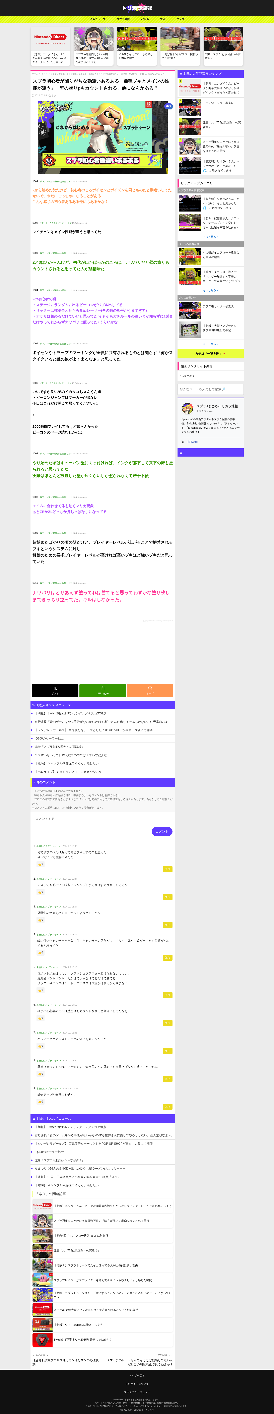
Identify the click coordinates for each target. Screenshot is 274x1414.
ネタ (43, 74)
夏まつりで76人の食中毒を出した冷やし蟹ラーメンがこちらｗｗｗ (80, 1168)
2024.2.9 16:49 (70, 1060)
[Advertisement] (102, 652)
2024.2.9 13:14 (70, 934)
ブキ (162, 19)
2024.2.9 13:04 (70, 906)
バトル (145, 19)
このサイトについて (137, 1383)
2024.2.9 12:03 (70, 846)
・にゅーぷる (187, 375)
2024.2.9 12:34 (70, 879)
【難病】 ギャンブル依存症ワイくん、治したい (67, 763)
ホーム (35, 74)
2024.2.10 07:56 (70, 1088)
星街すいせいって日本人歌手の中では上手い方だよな (71, 755)
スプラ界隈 (123, 19)
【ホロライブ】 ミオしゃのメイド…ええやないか (68, 771)
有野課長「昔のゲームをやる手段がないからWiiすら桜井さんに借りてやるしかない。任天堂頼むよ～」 (104, 721)
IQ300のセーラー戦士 (49, 738)
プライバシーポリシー (137, 1392)
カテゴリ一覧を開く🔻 (210, 353)
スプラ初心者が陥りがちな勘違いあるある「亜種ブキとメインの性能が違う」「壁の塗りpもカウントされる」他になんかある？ (106, 74)
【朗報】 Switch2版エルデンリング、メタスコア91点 (70, 713)
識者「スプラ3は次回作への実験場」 (59, 746)
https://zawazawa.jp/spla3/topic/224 (161, 621)
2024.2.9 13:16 (70, 967)
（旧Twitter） (193, 441)
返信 (167, 869)
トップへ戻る (137, 1375)
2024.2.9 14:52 (70, 1005)
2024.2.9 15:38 (70, 1033)
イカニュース (98, 19)
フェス (180, 19)
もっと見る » (210, 236)
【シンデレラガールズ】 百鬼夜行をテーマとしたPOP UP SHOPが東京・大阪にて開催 (94, 730)
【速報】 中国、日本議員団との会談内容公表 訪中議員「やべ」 (78, 1177)
